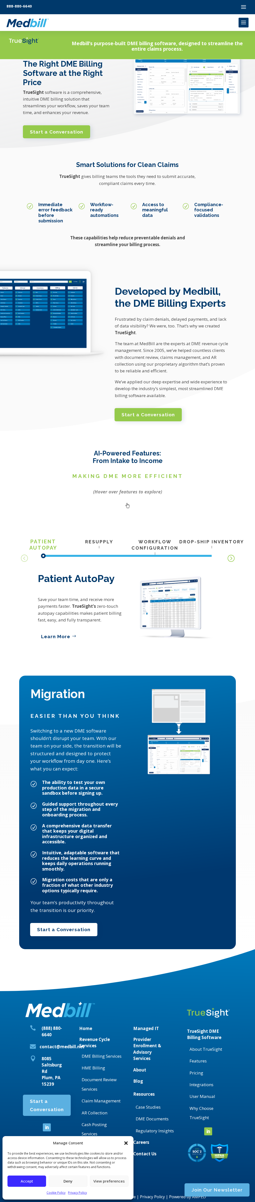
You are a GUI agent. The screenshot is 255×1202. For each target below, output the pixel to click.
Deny (68, 1181)
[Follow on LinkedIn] (47, 1127)
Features (198, 1061)
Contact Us (144, 1154)
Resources (144, 1094)
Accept (27, 1181)
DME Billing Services (102, 1056)
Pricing (196, 1073)
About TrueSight (206, 1049)
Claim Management (101, 1101)
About (139, 1070)
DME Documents (152, 1119)
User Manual (202, 1096)
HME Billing (93, 1068)
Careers (141, 1142)
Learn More (55, 636)
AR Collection (94, 1113)
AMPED (199, 1197)
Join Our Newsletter (217, 1190)
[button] (126, 1143)
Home (85, 1028)
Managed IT (146, 1028)
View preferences (109, 1181)
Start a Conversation (56, 132)
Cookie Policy (56, 1193)
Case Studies (148, 1107)
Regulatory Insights (155, 1131)
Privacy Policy (77, 1193)
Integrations (201, 1084)
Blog (138, 1081)
